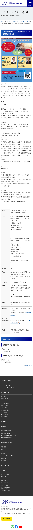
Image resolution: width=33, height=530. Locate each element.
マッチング (4, 401)
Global (3, 453)
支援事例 (3, 421)
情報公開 (3, 449)
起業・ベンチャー (5, 398)
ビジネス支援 (5, 392)
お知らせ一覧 (5, 465)
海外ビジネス (4, 405)
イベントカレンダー (6, 385)
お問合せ (3, 480)
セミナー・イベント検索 (23, 21)
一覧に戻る (28, 365)
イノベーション (5, 403)
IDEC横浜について (6, 442)
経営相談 (3, 396)
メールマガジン (5, 474)
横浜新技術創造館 (5, 433)
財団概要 (3, 447)
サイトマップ (4, 485)
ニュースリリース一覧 (6, 456)
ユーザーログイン (5, 490)
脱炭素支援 (4, 416)
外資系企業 (4, 412)
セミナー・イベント (11, 21)
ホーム (3, 21)
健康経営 (3, 458)
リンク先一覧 (4, 482)
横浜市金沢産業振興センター (8, 435)
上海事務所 (4, 407)
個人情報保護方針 (5, 488)
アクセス (3, 451)
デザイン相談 (4, 414)
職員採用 (3, 460)
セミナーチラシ (20, 322)
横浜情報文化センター (6, 437)
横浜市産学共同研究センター (8, 431)
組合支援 (3, 476)
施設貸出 (3, 426)
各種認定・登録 (5, 410)
